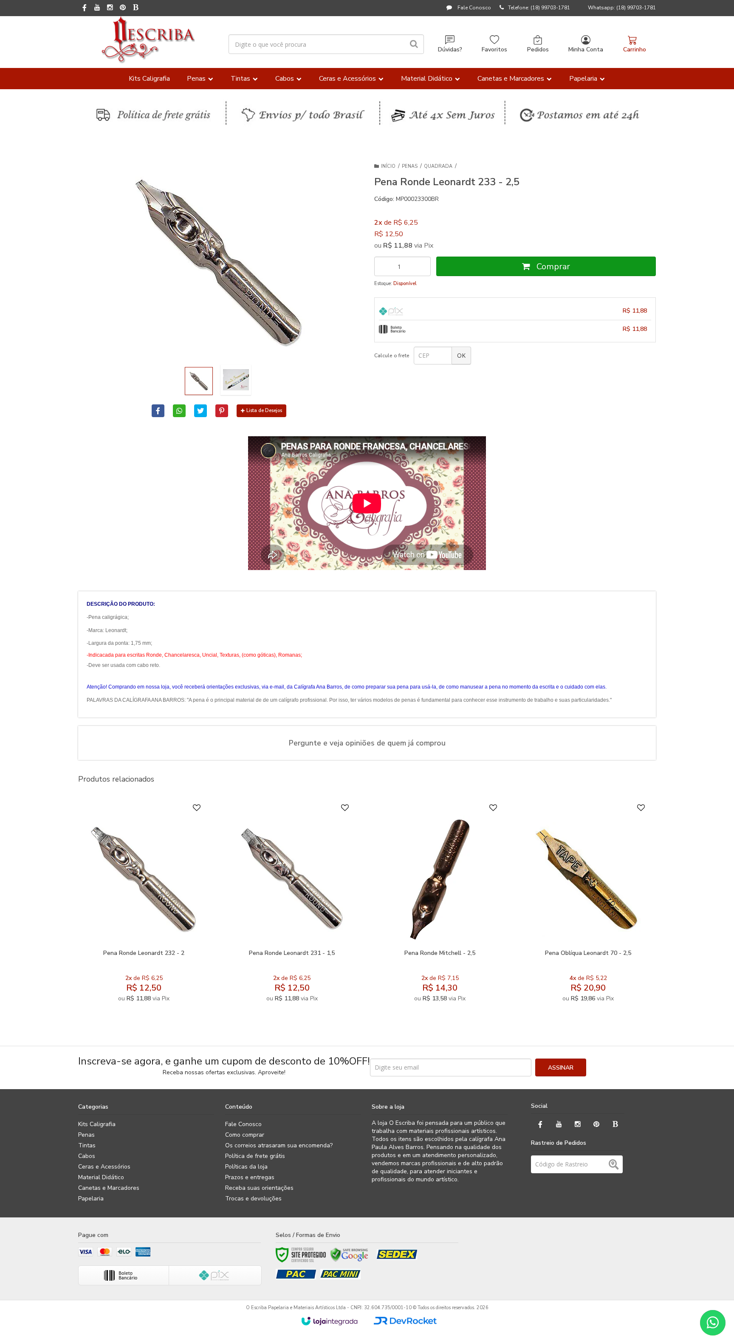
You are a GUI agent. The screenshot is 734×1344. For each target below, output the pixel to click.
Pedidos (538, 49)
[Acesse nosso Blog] (135, 8)
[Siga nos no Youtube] (97, 8)
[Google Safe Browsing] (349, 1254)
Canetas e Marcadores (108, 1188)
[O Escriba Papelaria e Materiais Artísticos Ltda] (148, 40)
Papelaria (91, 1198)
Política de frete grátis (255, 1156)
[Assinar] (560, 1067)
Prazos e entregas (249, 1177)
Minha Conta (585, 49)
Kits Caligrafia (97, 1124)
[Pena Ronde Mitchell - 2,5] (439, 905)
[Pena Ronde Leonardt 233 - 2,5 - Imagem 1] (199, 381)
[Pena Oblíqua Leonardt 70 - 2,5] (588, 905)
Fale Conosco (473, 7)
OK (461, 355)
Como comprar (244, 1135)
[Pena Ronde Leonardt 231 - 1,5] (291, 905)
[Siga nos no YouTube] (559, 1125)
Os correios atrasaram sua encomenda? (279, 1145)
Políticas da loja (246, 1167)
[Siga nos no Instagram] (110, 8)
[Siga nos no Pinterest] (122, 8)
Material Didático (101, 1177)
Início (388, 166)
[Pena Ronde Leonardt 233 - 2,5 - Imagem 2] (235, 379)
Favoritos (494, 49)
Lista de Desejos (264, 410)
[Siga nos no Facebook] (84, 8)
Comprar (552, 266)
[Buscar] (414, 44)
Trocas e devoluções (253, 1198)
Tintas (87, 1145)
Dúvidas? (450, 49)
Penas (410, 166)
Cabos (86, 1156)
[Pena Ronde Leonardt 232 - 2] (143, 905)
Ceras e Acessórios (104, 1167)
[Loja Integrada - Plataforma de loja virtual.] (329, 1321)
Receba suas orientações (259, 1188)
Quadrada (438, 166)
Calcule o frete (391, 355)
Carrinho (634, 49)
